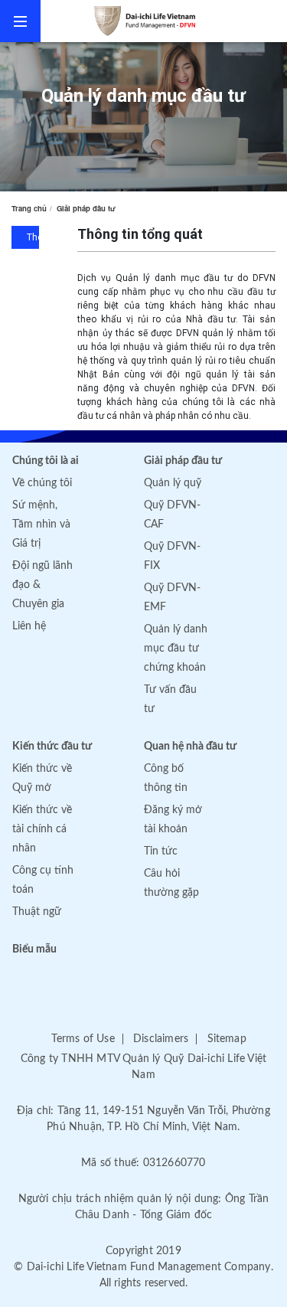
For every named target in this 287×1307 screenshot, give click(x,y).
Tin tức (161, 851)
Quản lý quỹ (172, 483)
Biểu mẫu (34, 949)
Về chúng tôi (42, 483)
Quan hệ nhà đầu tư (190, 746)
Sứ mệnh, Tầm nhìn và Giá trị (41, 524)
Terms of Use (82, 1039)
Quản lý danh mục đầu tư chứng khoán (175, 648)
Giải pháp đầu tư (86, 208)
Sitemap (226, 1039)
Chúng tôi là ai (45, 461)
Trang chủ (29, 208)
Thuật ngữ (36, 912)
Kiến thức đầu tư (52, 746)
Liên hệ (29, 626)
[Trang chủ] (164, 20)
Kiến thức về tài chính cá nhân (42, 829)
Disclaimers (160, 1039)
